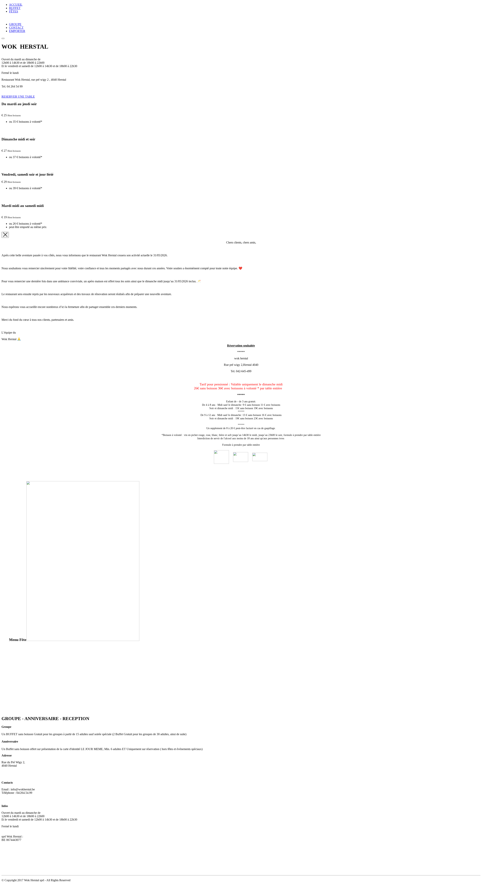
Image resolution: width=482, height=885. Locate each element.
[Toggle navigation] (3, 38)
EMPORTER (17, 31)
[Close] (5, 235)
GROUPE (15, 24)
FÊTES (13, 11)
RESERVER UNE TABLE (18, 96)
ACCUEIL (15, 4)
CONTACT (16, 27)
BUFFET (15, 8)
